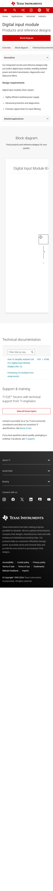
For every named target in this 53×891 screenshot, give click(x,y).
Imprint (25, 570)
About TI (6, 460)
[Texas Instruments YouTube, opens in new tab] (49, 500)
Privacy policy (39, 562)
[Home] (26, 4)
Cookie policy (23, 562)
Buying (5, 481)
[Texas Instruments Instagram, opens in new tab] (4, 500)
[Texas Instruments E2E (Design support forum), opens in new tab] (40, 500)
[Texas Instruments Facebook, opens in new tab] (13, 500)
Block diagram (26, 38)
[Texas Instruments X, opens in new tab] (22, 500)
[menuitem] (15, 10)
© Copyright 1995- (13, 577)
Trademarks (38, 566)
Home (5, 16)
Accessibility (8, 562)
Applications (17, 16)
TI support (30, 439)
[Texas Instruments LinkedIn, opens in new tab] (31, 500)
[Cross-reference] (23, 10)
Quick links (7, 471)
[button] (5, 10)
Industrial (30, 16)
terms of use (25, 428)
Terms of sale (8, 566)
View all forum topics (26, 411)
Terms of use (24, 566)
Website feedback (10, 570)
